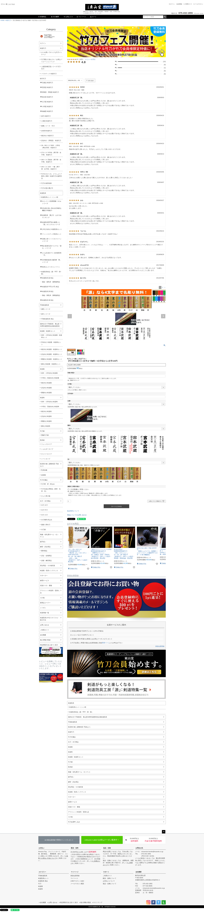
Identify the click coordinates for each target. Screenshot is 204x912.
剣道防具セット (43, 878)
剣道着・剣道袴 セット (47, 331)
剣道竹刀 (8, 20)
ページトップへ (163, 831)
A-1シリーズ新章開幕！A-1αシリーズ (51, 202)
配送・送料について (109, 878)
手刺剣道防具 (44, 305)
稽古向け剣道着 (46, 383)
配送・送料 (74, 848)
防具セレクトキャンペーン (51, 267)
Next (163, 316)
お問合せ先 (139, 848)
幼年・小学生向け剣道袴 (49, 401)
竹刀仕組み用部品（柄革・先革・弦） (51, 490)
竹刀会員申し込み (74, 822)
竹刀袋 (42, 431)
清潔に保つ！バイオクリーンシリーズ (51, 240)
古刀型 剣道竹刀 (47, 102)
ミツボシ (43, 608)
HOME (2, 20)
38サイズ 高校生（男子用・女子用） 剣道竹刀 (51, 161)
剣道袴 (42, 397)
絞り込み (91, 80)
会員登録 (179, 4)
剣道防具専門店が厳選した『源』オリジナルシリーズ (51, 223)
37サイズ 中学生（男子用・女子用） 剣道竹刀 (51, 154)
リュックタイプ (46, 444)
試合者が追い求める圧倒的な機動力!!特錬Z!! (51, 209)
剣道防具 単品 (43, 881)
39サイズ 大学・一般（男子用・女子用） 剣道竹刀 (50, 168)
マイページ (82, 17)
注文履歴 (56, 17)
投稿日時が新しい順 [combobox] (74, 80)
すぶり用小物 (45, 496)
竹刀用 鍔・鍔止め (48, 484)
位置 (69, 401)
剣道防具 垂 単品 (47, 300)
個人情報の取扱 (45, 640)
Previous (70, 316)
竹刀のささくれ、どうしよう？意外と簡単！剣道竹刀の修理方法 (51, 176)
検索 (164, 16)
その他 (42, 598)
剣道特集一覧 (44, 613)
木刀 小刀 (44, 515)
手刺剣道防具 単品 (47, 319)
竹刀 (39, 883)
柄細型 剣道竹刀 (47, 111)
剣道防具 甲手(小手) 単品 (50, 286)
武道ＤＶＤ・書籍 (46, 585)
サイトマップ (97, 902)
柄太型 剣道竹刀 (47, 97)
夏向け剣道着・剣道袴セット (51, 364)
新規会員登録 (159, 646)
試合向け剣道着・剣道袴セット (51, 354)
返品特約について (73, 511)
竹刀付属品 (43, 480)
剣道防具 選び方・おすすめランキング (51, 216)
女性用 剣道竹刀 (46, 131)
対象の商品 (71, 372)
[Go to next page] (165, 287)
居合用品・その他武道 (47, 565)
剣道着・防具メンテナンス (49, 570)
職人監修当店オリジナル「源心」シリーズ (51, 247)
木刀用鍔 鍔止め (46, 520)
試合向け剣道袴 (46, 416)
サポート (106, 872)
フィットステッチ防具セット (51, 234)
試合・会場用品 (46, 555)
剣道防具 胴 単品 (47, 291)
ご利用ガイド (188, 4)
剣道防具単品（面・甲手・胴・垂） (51, 273)
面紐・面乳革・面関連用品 (51, 282)
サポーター (43, 575)
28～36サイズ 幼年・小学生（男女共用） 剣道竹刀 (50, 146)
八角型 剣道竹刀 (46, 121)
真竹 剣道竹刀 (46, 116)
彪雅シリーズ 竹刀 (48, 126)
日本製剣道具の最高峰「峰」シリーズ (51, 261)
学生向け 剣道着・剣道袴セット (51, 343)
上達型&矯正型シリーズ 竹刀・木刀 (51, 68)
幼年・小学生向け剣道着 (49, 373)
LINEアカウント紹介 (77, 881)
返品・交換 (107, 848)
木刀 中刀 (44, 510)
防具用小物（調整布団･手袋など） (49, 465)
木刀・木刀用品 (45, 501)
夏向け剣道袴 (45, 426)
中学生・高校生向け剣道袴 (50, 406)
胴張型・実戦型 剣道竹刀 (50, 92)
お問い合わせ (44, 625)
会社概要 (43, 635)
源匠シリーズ (45, 309)
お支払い (42, 848)
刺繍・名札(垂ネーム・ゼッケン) (49, 536)
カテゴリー (42, 872)
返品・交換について (109, 883)
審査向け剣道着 (46, 392)
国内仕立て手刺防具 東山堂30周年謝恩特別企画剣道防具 (50, 325)
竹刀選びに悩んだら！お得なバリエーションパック (51, 60)
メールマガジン (198, 4)
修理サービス (44, 580)
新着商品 (43, 17)
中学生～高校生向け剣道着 (50, 378)
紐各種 (43, 475)
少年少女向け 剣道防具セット (52, 229)
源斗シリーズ (45, 314)
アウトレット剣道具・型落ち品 (49, 592)
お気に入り (69, 17)
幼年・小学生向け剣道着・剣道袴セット (51, 336)
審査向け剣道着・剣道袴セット (51, 359)
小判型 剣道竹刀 (47, 106)
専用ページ (105, 643)
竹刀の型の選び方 (47, 188)
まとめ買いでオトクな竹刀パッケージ (51, 53)
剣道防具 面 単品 (47, 278)
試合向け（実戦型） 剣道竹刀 (51, 140)
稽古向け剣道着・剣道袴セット (51, 349)
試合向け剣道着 (46, 388)
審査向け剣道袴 (46, 421)
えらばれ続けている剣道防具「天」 (51, 254)
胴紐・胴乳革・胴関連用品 (51, 295)
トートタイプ (45, 459)
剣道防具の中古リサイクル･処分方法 (49, 619)
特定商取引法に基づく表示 (49, 645)
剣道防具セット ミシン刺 (49, 197)
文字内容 (71, 393)
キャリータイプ (46, 454)
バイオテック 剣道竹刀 (49, 74)
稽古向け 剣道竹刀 (47, 135)
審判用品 (44, 551)
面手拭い (43, 542)
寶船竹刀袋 (45, 435)
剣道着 (42, 369)
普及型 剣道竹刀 (47, 87)
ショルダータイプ (47, 449)
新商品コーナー (45, 603)
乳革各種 (44, 470)
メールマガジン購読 (77, 883)
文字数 (70, 384)
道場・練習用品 (46, 560)
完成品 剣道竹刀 (47, 82)
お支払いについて (109, 881)
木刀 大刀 (44, 505)
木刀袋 (43, 529)
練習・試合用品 (45, 547)
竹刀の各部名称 (46, 183)
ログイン (172, 4)
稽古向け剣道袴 (46, 411)
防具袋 (42, 440)
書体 (69, 425)
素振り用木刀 (45, 524)
